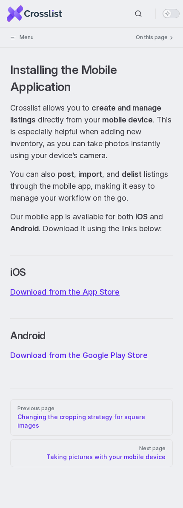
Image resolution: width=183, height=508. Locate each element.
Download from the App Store (65, 291)
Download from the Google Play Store (79, 355)
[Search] (138, 14)
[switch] (171, 13)
